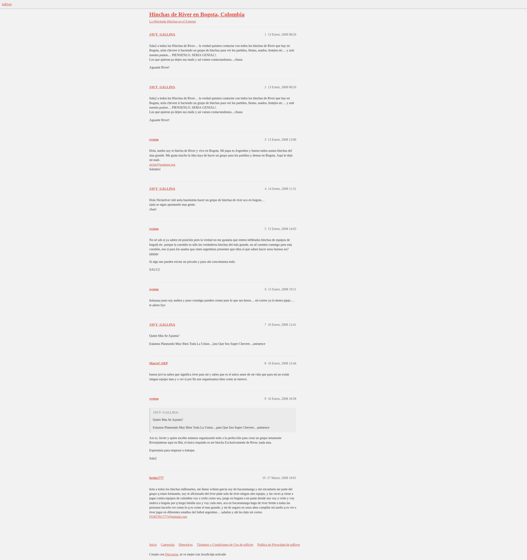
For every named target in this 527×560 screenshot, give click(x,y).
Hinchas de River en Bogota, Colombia (197, 14)
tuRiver (7, 4)
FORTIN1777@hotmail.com (168, 516)
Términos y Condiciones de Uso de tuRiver (225, 544)
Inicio (153, 544)
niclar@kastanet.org (162, 164)
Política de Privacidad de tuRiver (278, 544)
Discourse (171, 554)
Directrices (186, 544)
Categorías (168, 544)
